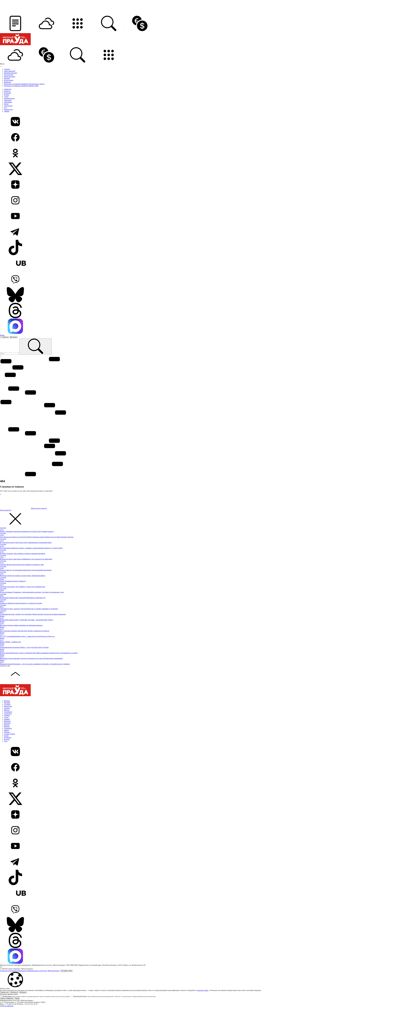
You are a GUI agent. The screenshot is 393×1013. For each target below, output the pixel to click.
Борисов (7, 701)
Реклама (7, 78)
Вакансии (7, 82)
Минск (6, 730)
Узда (5, 741)
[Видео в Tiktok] (196, 248)
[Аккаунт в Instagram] (196, 200)
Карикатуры (8, 109)
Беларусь (7, 91)
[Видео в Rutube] (196, 263)
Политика (7, 93)
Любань (7, 715)
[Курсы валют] (139, 30)
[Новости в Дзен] (196, 185)
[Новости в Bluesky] (196, 295)
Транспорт (7, 100)
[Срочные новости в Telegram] (196, 232)
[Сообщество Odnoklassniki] (196, 153)
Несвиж (7, 732)
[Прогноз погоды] (46, 30)
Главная (7, 69)
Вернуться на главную (39, 508)
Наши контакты (9, 76)
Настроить (23, 992)
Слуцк (6, 717)
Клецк (6, 736)
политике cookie (203, 990)
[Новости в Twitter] (196, 169)
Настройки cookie (66, 971)
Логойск (7, 708)
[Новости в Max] (196, 326)
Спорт (6, 96)
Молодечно (8, 706)
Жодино (7, 726)
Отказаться (14, 992)
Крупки (7, 739)
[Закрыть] (1, 66)
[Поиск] (35, 346)
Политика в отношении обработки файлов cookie (21, 86)
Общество (7, 89)
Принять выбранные (7, 998)
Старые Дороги (9, 734)
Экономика (8, 102)
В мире (6, 95)
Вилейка (7, 702)
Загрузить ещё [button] (5, 666)
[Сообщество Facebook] (196, 137)
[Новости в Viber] (196, 279)
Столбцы (7, 704)
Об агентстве (8, 75)
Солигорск (8, 713)
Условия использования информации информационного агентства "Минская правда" (30, 971)
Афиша (6, 111)
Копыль (7, 725)
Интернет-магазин (10, 73)
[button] (15, 30)
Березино (7, 721)
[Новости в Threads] (196, 311)
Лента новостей (9, 71)
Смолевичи (8, 712)
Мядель (6, 710)
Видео (6, 104)
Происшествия (9, 98)
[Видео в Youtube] (196, 216)
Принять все (4, 992)
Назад (17, 998)
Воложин (7, 723)
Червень (7, 719)
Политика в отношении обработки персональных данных (24, 84)
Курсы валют (8, 80)
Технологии (8, 106)
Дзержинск (8, 728)
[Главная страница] (15, 46)
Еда (5, 107)
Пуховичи (7, 737)
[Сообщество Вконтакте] (196, 122)
